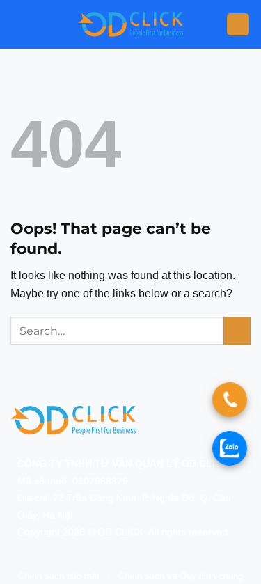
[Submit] (237, 330)
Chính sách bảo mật (59, 576)
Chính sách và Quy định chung (180, 576)
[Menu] (238, 24)
